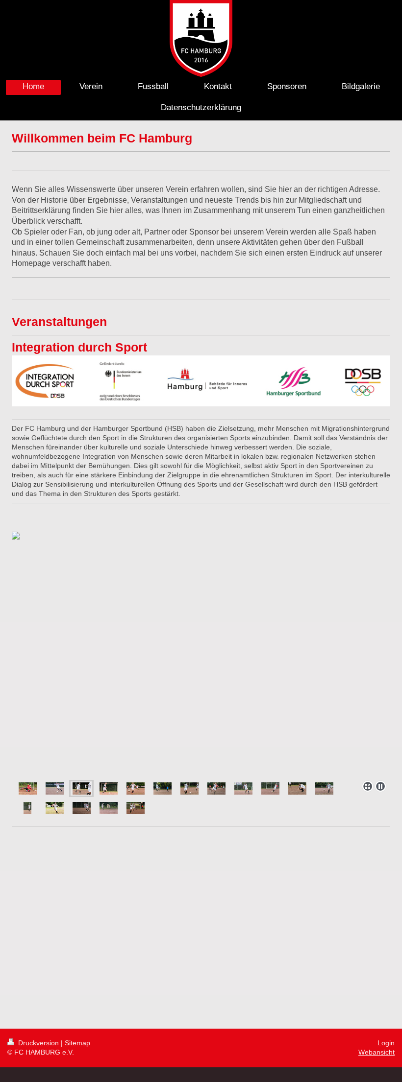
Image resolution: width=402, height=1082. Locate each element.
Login (386, 1043)
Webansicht (376, 1052)
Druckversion (38, 1043)
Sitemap (77, 1043)
